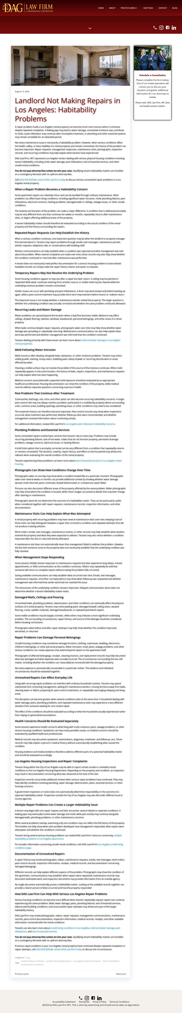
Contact (162, 8)
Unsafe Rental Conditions (32, 964)
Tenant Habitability (110, 961)
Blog (174, 8)
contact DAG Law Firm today (51, 179)
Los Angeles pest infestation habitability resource (90, 424)
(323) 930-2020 (26, 179)
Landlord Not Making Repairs (59, 961)
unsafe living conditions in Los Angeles (70, 928)
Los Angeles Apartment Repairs (87, 961)
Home (101, 8)
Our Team (148, 8)
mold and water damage (102, 928)
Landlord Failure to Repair (32, 961)
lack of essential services (44, 931)
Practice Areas (128, 8)
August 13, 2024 (22, 91)
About (112, 8)
